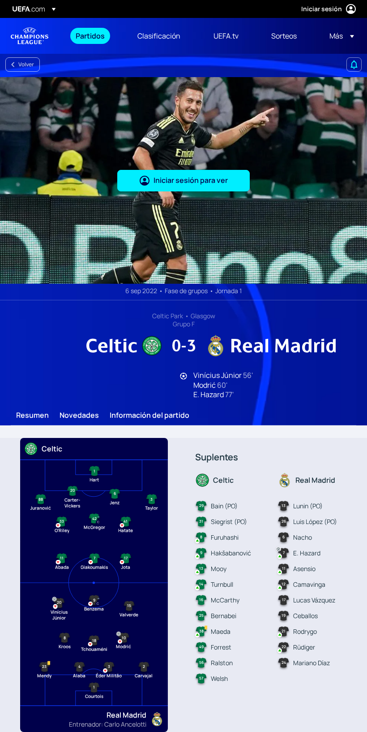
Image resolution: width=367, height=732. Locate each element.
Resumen (32, 415)
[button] (339, 35)
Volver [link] (26, 64)
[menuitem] (95, 35)
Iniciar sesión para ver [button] (191, 180)
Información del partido (149, 415)
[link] (90, 35)
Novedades (79, 415)
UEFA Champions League (29, 35)
